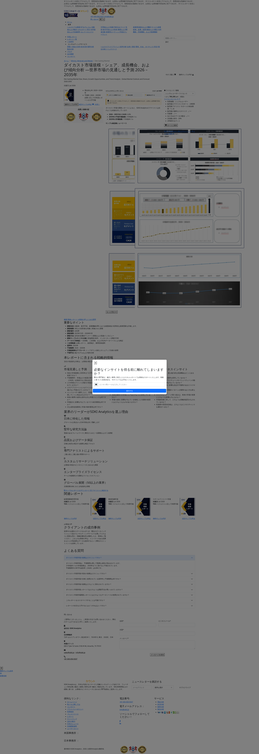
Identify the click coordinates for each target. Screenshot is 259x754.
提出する (129, 391)
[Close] (95, 362)
